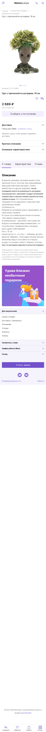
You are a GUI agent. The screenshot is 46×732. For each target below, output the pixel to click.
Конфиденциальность (11, 381)
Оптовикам (6, 324)
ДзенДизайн (26, 713)
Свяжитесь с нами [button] (10, 343)
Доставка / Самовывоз (12, 321)
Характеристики (23, 164)
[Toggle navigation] (9, 3)
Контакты (6, 332)
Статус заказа (23, 365)
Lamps (21, 3)
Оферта (40, 381)
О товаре (6, 164)
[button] (37, 3)
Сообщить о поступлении (23, 114)
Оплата (5, 336)
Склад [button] (4, 354)
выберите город (25, 129)
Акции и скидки (8, 317)
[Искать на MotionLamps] (42, 3)
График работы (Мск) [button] (11, 348)
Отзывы (38, 164)
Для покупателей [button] (9, 311)
